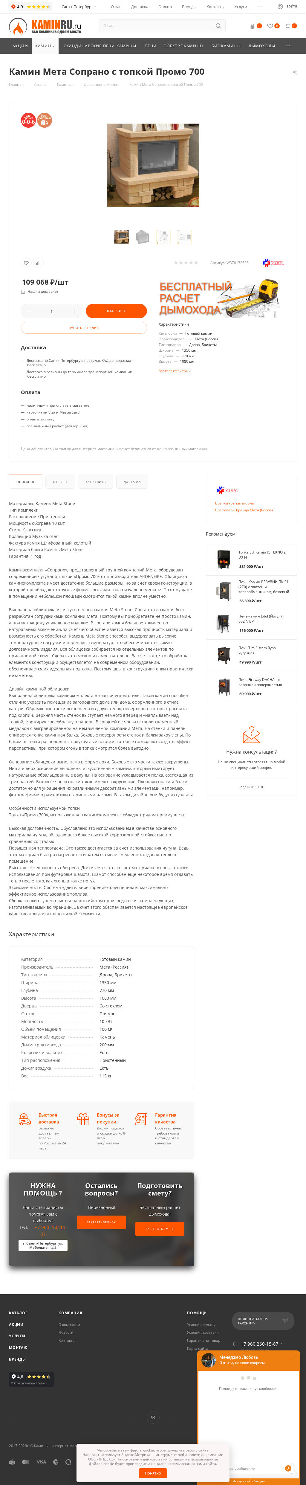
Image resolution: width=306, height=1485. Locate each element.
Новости (66, 1332)
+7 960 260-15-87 (260, 1344)
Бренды (17, 1359)
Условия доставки (203, 1332)
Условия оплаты (201, 1324)
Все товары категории (234, 503)
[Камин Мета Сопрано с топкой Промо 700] (153, 165)
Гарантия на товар (203, 1340)
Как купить (95, 482)
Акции (16, 1324)
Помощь (197, 1312)
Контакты (67, 1340)
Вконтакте (153, 1417)
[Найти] (218, 25)
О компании (69, 1324)
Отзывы (60, 482)
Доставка (132, 482)
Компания (70, 1312)
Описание (25, 482)
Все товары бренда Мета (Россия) (245, 510)
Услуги (17, 1335)
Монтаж (18, 1347)
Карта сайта (197, 1348)
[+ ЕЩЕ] (288, 46)
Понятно (153, 1473)
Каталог (18, 1312)
